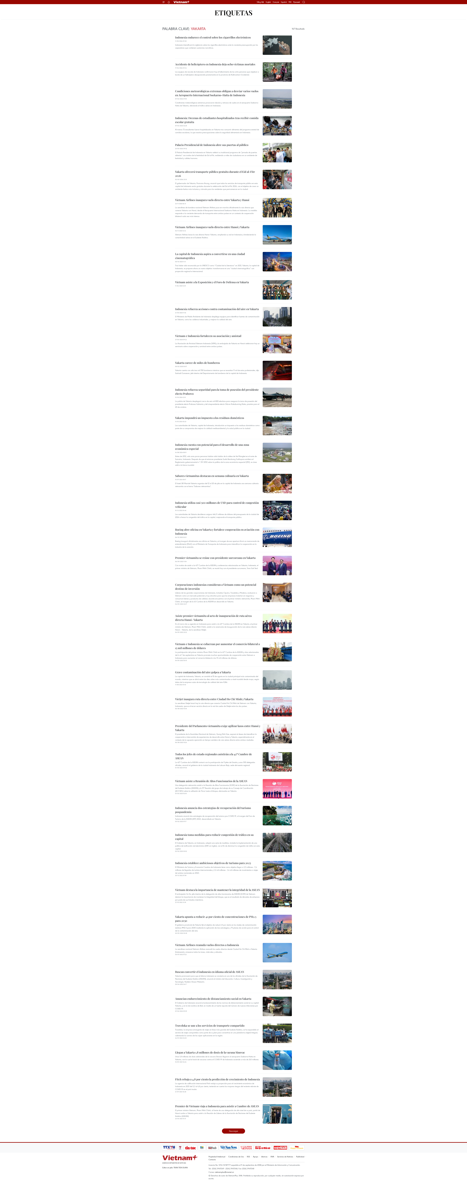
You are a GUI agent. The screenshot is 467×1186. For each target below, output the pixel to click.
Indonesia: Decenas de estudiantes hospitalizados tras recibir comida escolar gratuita (216, 120)
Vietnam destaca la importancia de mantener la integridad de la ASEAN (217, 890)
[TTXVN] (169, 1147)
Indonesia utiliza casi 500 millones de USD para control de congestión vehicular (217, 504)
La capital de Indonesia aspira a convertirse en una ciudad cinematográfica (210, 256)
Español (284, 2)
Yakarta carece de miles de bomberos (197, 363)
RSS (248, 1156)
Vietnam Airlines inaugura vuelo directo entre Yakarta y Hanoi (212, 200)
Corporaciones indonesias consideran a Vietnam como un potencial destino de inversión (215, 586)
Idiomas (264, 1156)
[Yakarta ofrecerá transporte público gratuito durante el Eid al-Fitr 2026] (277, 179)
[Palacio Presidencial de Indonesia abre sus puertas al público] (277, 152)
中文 (290, 2)
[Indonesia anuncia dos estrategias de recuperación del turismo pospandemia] (277, 815)
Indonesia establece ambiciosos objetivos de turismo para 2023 (213, 863)
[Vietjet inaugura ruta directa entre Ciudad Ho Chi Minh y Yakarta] (277, 707)
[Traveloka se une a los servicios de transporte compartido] (277, 1033)
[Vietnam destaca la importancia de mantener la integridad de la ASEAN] (277, 897)
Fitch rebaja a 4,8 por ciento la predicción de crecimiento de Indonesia (217, 1079)
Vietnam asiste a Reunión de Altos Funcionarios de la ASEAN (211, 781)
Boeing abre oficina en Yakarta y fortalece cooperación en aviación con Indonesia (217, 531)
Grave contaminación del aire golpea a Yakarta (203, 672)
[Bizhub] (212, 1147)
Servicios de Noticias (285, 1156)
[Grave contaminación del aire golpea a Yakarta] (277, 680)
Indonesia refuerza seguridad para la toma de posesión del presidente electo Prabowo (217, 391)
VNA (272, 1156)
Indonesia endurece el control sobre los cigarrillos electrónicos (213, 37)
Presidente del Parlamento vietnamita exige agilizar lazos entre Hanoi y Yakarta (217, 728)
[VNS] (228, 1147)
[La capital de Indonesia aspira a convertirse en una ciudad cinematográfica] (277, 261)
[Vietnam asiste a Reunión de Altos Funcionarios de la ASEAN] (277, 788)
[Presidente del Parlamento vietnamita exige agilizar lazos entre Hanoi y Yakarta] (277, 733)
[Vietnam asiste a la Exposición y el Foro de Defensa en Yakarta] (277, 290)
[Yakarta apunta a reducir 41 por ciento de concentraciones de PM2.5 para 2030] (277, 924)
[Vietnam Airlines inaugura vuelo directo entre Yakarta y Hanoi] (277, 207)
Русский (296, 2)
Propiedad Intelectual (217, 1156)
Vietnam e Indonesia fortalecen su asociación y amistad (208, 336)
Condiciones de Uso (236, 1156)
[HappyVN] (297, 1147)
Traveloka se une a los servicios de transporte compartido (209, 1025)
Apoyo (255, 1156)
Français (276, 2)
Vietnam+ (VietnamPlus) (182, 2)
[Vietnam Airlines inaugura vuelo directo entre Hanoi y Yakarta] (277, 235)
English (268, 2)
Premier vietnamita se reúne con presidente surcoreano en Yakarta (215, 558)
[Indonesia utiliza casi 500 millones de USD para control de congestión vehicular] (277, 510)
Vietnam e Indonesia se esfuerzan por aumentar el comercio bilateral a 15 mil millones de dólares (217, 646)
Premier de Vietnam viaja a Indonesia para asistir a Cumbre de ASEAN (217, 1106)
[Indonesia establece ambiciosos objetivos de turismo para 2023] (277, 870)
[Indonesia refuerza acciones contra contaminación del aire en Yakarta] (277, 316)
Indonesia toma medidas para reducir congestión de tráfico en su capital (214, 837)
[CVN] (246, 1147)
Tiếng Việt (260, 2)
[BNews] (202, 1147)
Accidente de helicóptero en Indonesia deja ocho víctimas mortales (215, 64)
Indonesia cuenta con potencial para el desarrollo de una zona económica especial (212, 446)
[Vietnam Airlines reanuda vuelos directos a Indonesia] (277, 952)
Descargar (233, 1131)
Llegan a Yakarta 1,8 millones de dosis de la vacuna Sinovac (210, 1052)
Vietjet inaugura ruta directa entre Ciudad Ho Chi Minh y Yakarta (214, 699)
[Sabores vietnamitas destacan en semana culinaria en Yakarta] (277, 483)
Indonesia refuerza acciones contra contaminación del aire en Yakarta (217, 309)
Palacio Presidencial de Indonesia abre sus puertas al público (211, 145)
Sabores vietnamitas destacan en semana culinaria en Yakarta (212, 476)
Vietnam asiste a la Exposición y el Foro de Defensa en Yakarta (212, 282)
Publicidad (300, 1156)
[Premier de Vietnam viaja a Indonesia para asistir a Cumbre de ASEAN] (277, 1114)
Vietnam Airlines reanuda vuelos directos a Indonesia (207, 945)
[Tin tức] (190, 1147)
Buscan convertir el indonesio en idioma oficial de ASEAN (209, 972)
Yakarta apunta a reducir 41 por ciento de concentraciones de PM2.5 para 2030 (215, 919)
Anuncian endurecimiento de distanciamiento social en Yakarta (213, 998)
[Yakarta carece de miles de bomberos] (277, 370)
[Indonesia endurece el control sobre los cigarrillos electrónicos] (277, 45)
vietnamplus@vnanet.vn (224, 1172)
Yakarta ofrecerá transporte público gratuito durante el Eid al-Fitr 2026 (215, 174)
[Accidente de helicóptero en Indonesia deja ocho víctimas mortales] (277, 72)
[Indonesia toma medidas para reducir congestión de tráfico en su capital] (277, 842)
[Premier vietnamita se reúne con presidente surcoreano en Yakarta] (277, 565)
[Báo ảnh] (280, 1147)
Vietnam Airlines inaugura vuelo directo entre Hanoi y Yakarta (212, 227)
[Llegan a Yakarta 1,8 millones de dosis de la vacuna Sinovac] (277, 1060)
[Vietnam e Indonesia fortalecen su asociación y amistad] (277, 343)
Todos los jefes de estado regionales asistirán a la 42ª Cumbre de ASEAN (213, 756)
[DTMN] (263, 1147)
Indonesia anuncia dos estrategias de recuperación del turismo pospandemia (213, 810)
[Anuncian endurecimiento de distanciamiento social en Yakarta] (277, 1006)
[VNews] (180, 1147)
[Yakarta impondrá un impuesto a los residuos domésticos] (277, 425)
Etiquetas (233, 12)
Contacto (212, 1159)
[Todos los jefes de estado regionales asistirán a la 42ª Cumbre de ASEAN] (277, 762)
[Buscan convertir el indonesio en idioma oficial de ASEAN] (277, 979)
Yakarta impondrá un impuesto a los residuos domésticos (209, 418)
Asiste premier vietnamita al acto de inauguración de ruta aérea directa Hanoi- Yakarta (213, 618)
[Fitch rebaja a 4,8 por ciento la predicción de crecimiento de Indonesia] (277, 1087)
